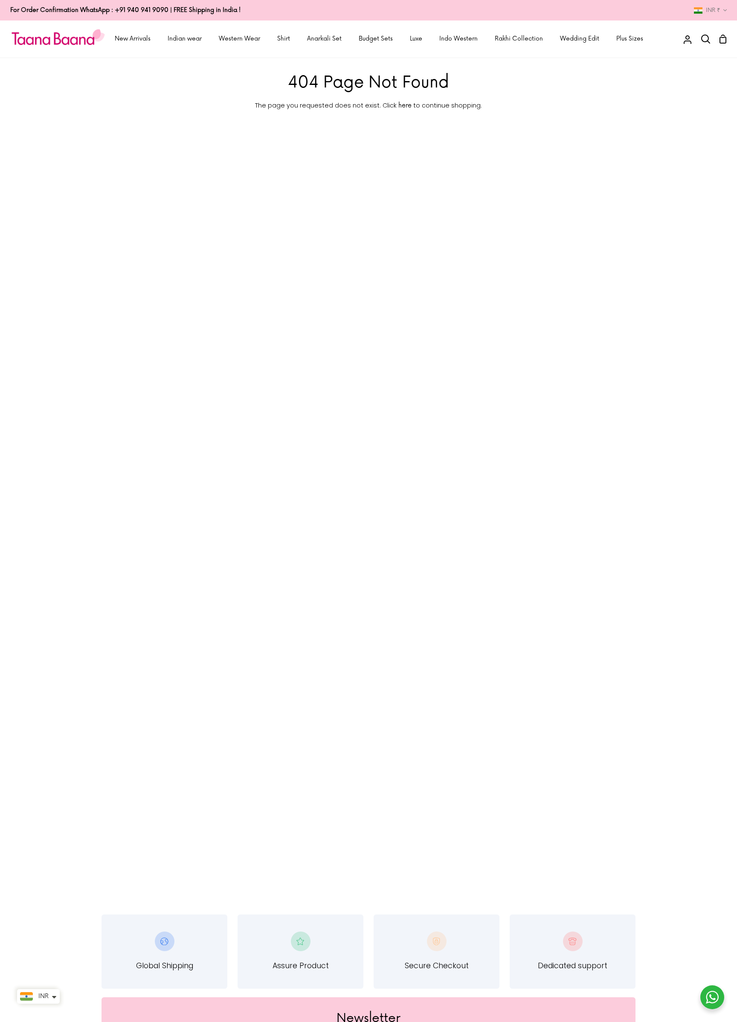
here (405, 105)
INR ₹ (713, 10)
